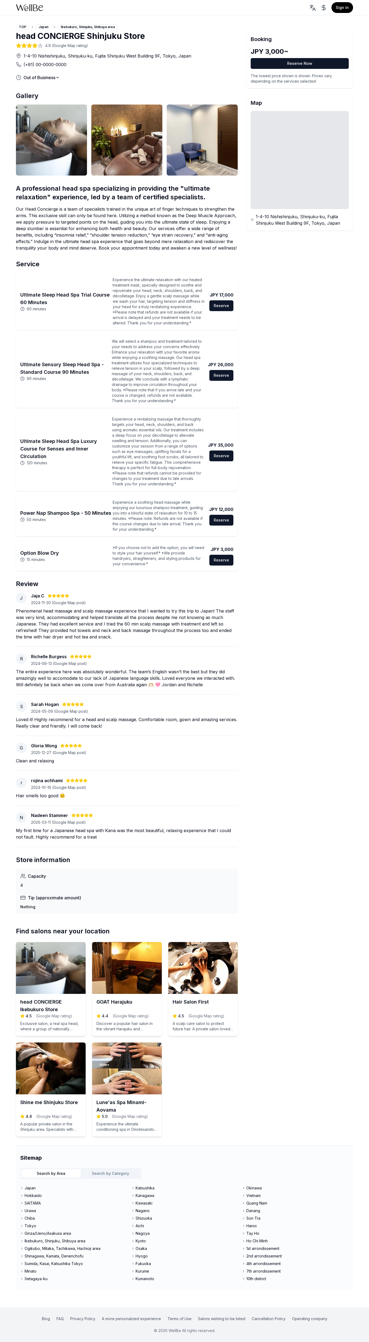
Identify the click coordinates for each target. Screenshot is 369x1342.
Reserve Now (299, 63)
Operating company (309, 1318)
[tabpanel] (184, 1233)
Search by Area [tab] (51, 1173)
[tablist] (80, 1173)
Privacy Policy (82, 1318)
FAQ (60, 1318)
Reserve (221, 305)
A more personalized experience (131, 1318)
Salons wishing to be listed (221, 1318)
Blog (46, 1318)
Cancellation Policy (269, 1318)
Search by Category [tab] (110, 1173)
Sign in (342, 7)
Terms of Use (179, 1318)
